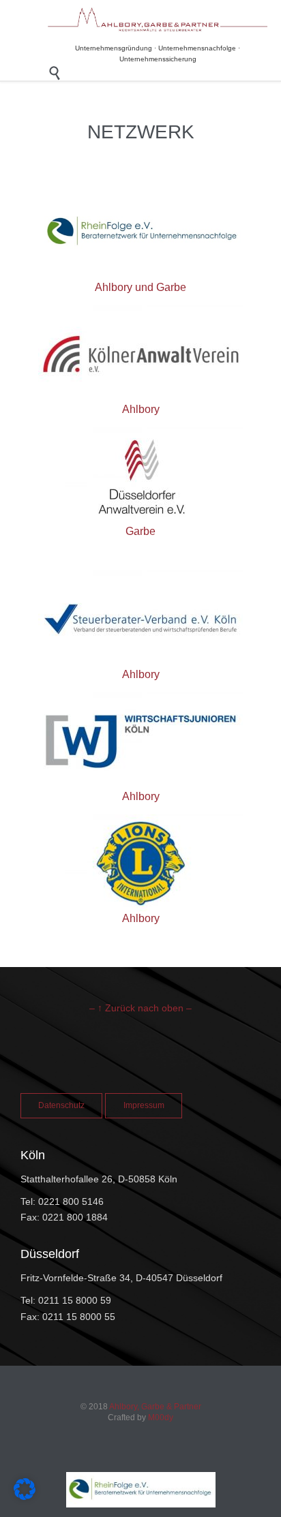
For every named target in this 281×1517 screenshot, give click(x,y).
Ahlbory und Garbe (140, 287)
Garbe (140, 531)
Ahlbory (141, 409)
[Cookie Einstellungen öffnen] (24, 1496)
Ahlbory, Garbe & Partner (155, 1406)
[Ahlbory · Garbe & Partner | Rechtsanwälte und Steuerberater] (157, 20)
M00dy (160, 1417)
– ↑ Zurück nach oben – (140, 1007)
